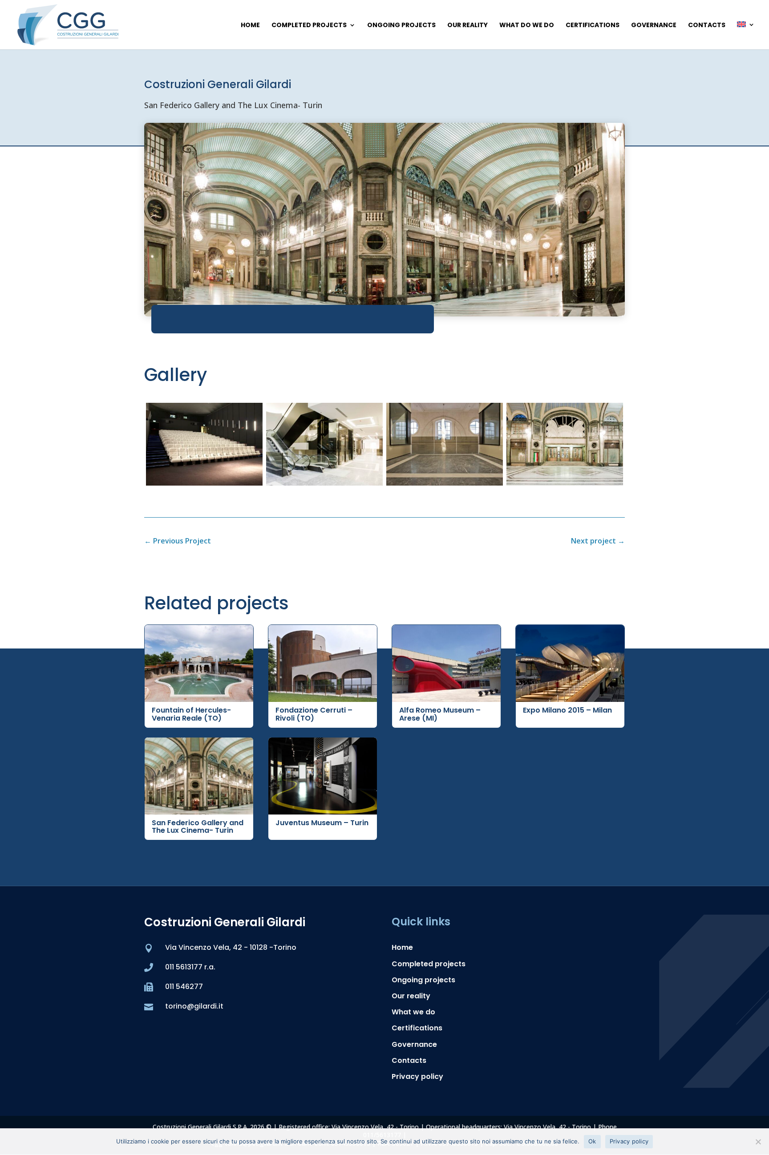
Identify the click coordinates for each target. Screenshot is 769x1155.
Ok (592, 1141)
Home (250, 25)
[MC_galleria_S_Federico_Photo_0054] (564, 482)
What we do (413, 1012)
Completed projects (309, 25)
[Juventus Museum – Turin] (322, 776)
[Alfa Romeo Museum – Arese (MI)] (446, 663)
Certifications (592, 25)
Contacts (706, 25)
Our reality (467, 25)
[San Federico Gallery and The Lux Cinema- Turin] (199, 776)
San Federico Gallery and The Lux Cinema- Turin (197, 827)
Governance (653, 25)
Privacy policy (417, 1076)
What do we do (526, 25)
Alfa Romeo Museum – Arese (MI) (440, 714)
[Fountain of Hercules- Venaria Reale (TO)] (199, 663)
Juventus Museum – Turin (321, 823)
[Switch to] (746, 35)
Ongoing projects (401, 25)
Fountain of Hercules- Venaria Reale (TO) (191, 714)
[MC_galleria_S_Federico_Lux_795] (204, 482)
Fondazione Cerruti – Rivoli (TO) (313, 714)
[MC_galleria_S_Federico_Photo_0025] (324, 482)
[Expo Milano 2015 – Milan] (570, 663)
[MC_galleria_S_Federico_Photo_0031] (444, 482)
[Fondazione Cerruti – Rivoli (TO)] (322, 663)
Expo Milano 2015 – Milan (567, 710)
